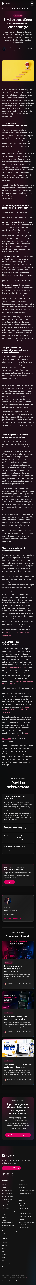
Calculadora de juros (25, 1193)
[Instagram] (4, 1174)
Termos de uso (6, 1267)
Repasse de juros (7, 1205)
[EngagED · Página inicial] (6, 3)
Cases (3, 1248)
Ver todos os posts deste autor (13, 918)
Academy (4, 1245)
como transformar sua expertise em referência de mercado (16, 736)
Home (3, 9)
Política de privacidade (8, 1264)
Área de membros (7, 1193)
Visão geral (5, 1187)
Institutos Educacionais (8, 1212)
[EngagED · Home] (16, 1156)
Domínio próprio (6, 1202)
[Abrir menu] (32, 3)
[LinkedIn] (8, 1174)
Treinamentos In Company (9, 1231)
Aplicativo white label (8, 1190)
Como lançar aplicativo (25, 1213)
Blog (8, 9)
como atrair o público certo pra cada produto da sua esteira (16, 709)
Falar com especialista (10, 1168)
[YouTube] (12, 1174)
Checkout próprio (7, 1199)
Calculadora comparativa (26, 1190)
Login (3, 1257)
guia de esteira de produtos (16, 667)
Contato (4, 1254)
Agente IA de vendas (7, 1196)
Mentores (4, 1234)
